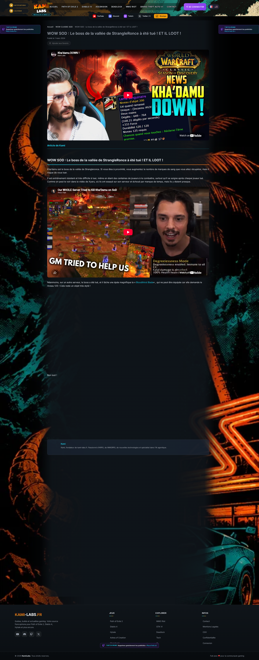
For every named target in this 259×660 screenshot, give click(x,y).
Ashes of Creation (118, 637)
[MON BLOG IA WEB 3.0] (43, 8)
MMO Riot (160, 621)
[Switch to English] (216, 7)
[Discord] (24, 634)
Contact (206, 621)
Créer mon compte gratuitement (128, 540)
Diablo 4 (113, 626)
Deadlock (160, 632)
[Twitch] (31, 634)
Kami (63, 444)
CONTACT (172, 7)
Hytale (113, 632)
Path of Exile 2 (116, 621)
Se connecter (196, 7)
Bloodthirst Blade (144, 282)
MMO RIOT (131, 7)
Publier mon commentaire (128, 583)
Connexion (207, 643)
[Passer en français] (211, 7)
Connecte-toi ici (135, 549)
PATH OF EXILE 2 (70, 7)
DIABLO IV (87, 7)
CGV (205, 632)
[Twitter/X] (38, 634)
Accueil (54, 7)
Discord (91, 589)
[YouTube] (17, 634)
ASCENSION (102, 7)
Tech (158, 637)
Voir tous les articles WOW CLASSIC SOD (71, 390)
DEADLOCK (116, 7)
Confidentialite (209, 637)
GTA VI (159, 626)
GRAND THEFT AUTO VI (151, 7)
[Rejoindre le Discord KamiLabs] (48, 588)
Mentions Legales (210, 626)
